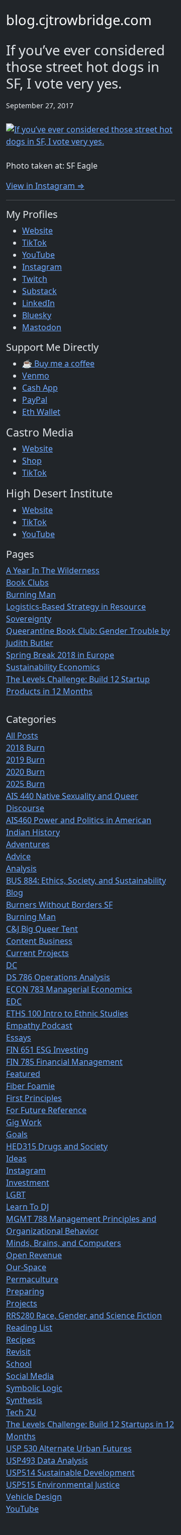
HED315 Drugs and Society (57, 1146)
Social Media (30, 1375)
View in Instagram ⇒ (45, 185)
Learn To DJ (27, 1206)
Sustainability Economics (53, 667)
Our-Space (26, 1267)
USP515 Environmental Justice (63, 1484)
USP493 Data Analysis (47, 1460)
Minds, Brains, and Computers (63, 1243)
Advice (18, 856)
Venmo (35, 375)
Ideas (16, 1158)
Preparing (25, 1291)
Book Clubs (27, 582)
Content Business (39, 940)
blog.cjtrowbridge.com (79, 20)
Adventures (28, 844)
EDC (14, 1001)
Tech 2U (21, 1412)
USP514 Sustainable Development (70, 1472)
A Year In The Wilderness (53, 570)
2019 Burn (25, 759)
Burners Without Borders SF (59, 904)
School (19, 1363)
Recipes (20, 1339)
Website (37, 230)
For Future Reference (46, 1110)
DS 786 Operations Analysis (58, 977)
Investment (27, 1182)
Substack (39, 291)
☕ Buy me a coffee (58, 363)
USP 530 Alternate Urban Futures (69, 1448)
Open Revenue (34, 1255)
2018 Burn (25, 747)
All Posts (22, 735)
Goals (17, 1134)
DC (11, 965)
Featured (23, 1073)
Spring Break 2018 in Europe (60, 655)
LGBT (16, 1194)
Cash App (40, 387)
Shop (32, 460)
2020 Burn (25, 771)
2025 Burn (25, 783)
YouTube (38, 254)
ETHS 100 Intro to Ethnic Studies (67, 1013)
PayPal (34, 399)
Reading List (29, 1327)
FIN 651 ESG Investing (47, 1049)
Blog (14, 892)
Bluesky (36, 315)
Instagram (42, 266)
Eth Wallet (41, 411)
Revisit (18, 1351)
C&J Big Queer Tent (42, 928)
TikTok (34, 242)
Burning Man (31, 594)
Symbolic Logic (34, 1388)
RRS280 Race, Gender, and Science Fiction (84, 1315)
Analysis (21, 868)
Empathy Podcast (39, 1025)
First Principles (34, 1098)
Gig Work (24, 1122)
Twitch (34, 278)
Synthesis (24, 1400)
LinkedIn (38, 303)
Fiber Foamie (30, 1085)
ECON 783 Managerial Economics (69, 989)
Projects (21, 1303)
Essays (18, 1037)
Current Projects (37, 953)
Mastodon (41, 327)
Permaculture (32, 1279)
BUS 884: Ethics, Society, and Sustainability (86, 880)
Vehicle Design (34, 1496)
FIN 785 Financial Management (64, 1061)
